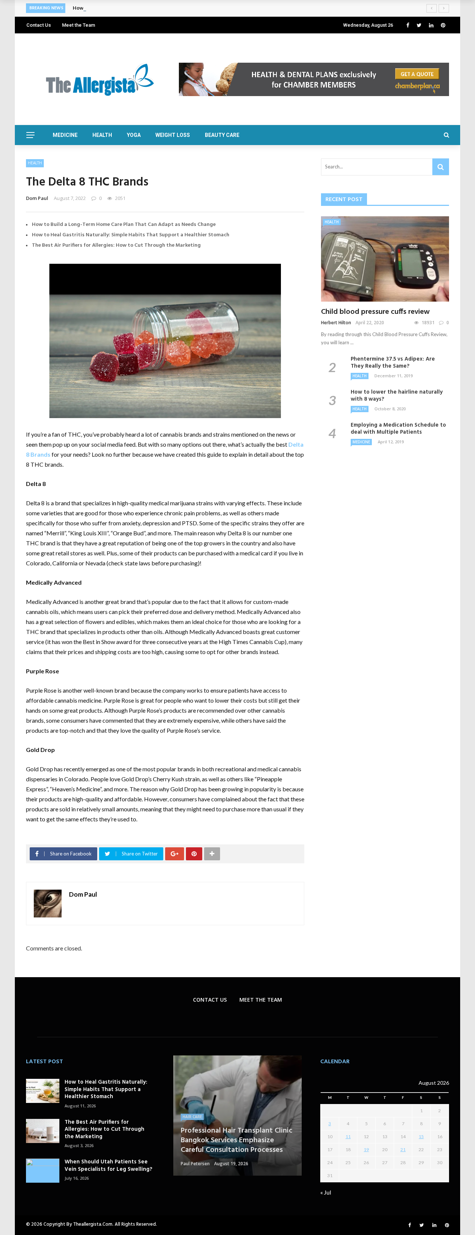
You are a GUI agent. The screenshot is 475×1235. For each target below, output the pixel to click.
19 (366, 1149)
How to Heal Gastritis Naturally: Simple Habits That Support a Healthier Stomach (130, 235)
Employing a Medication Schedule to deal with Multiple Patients (398, 429)
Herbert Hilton (336, 322)
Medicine (65, 135)
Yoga (134, 135)
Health (102, 135)
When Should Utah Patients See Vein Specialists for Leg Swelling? (108, 1165)
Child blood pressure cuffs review (375, 312)
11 (348, 1136)
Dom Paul (37, 198)
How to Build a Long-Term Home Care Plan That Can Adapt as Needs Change (124, 224)
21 (403, 1149)
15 (421, 1136)
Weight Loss (172, 135)
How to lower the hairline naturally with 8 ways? (397, 396)
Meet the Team (78, 25)
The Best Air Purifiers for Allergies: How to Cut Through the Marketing (116, 245)
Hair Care (192, 1116)
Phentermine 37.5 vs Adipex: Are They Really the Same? (393, 363)
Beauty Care (222, 135)
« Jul (325, 1192)
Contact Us (38, 25)
